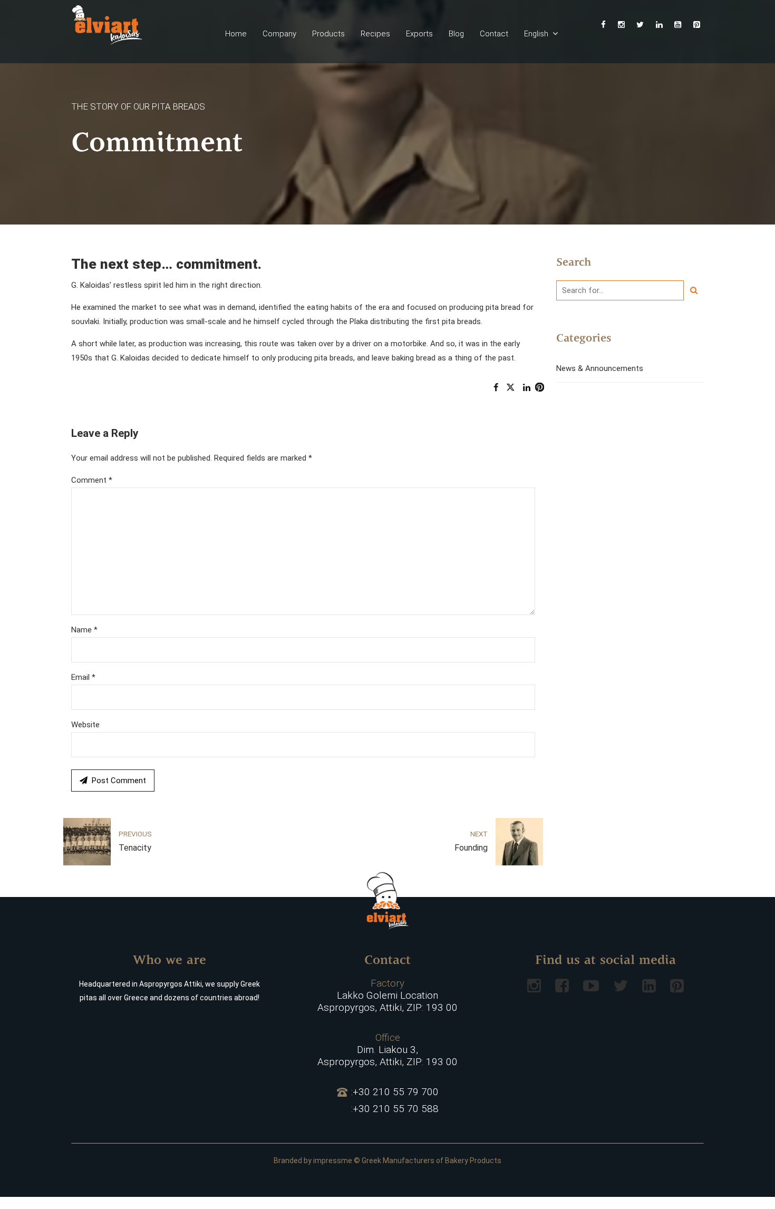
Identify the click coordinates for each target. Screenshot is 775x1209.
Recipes (375, 33)
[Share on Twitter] (510, 387)
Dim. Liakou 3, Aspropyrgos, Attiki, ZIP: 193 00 (387, 1050)
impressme (332, 1160)
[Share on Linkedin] (526, 387)
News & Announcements (599, 368)
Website (85, 724)
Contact (494, 33)
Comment (91, 480)
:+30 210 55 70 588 (395, 1109)
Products (328, 33)
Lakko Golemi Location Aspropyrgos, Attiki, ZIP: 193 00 (387, 995)
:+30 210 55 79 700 (395, 1092)
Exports (419, 33)
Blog (456, 33)
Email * (83, 677)
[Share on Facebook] (495, 387)
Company (279, 33)
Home (236, 33)
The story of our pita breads (138, 106)
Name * (84, 630)
